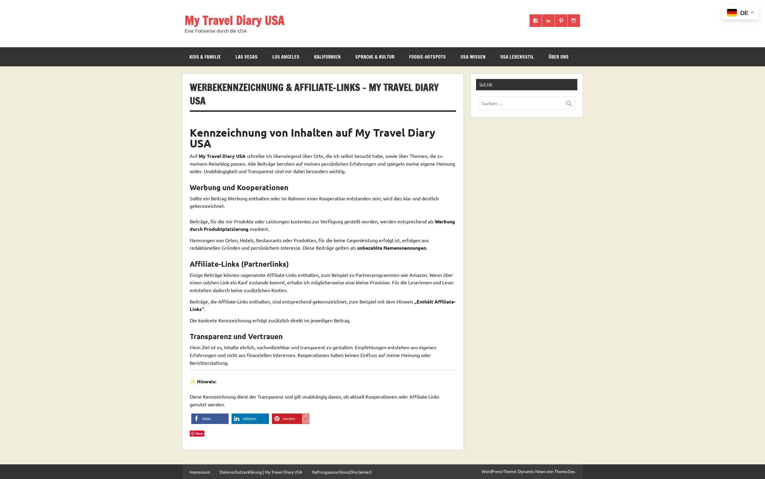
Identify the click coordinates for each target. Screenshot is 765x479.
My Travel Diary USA (234, 20)
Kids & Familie (205, 57)
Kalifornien (327, 57)
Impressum (199, 472)
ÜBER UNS (559, 57)
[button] (210, 419)
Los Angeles (285, 57)
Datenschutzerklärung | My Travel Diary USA (261, 472)
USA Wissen (473, 57)
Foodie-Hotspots (427, 57)
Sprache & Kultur (374, 57)
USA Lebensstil (517, 57)
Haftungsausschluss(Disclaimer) (342, 472)
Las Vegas (246, 57)
